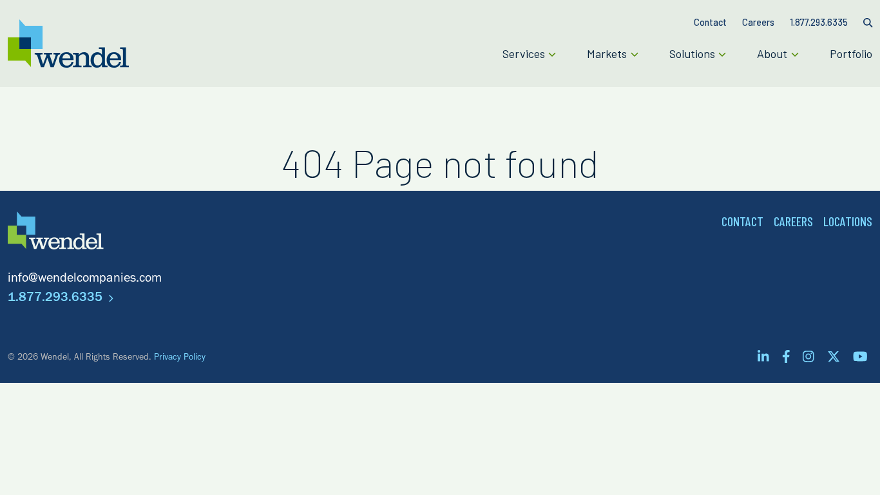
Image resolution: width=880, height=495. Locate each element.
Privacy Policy (180, 358)
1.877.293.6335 (57, 299)
